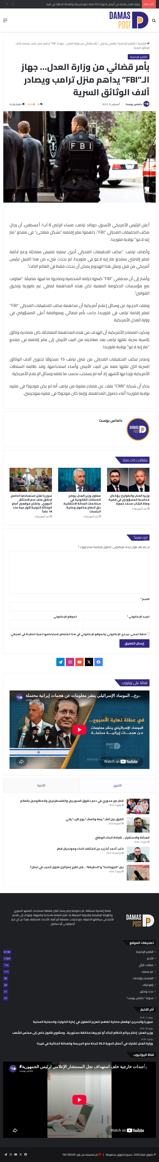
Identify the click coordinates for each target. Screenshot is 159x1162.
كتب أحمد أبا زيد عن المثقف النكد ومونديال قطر (90, 848)
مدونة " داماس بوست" (139, 998)
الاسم (144, 598)
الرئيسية (142, 43)
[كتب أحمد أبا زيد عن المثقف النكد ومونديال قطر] (138, 854)
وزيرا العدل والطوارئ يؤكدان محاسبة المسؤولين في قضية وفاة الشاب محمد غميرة (128, 499)
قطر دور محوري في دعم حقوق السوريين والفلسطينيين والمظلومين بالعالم (72, 800)
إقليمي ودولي (107, 43)
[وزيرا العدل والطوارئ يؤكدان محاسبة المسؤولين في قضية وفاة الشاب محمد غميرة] (128, 480)
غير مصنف (147, 972)
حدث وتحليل (146, 991)
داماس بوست (133, 104)
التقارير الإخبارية (126, 43)
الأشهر (117, 785)
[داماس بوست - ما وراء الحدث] (128, 20)
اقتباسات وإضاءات (143, 978)
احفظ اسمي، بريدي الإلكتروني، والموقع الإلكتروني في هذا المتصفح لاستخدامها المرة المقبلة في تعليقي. (78, 634)
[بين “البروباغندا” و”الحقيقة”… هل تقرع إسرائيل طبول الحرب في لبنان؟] (138, 872)
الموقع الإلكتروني (65, 616)
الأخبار (150, 958)
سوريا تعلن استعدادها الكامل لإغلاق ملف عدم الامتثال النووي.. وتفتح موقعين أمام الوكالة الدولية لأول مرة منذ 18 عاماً (31, 503)
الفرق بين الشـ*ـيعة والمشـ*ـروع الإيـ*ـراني (95, 819)
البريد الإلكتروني (138, 616)
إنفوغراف (147, 985)
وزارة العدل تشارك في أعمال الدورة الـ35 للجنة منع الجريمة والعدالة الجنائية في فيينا (93, 4)
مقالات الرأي (146, 965)
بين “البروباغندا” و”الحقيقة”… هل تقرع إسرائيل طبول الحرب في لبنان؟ (77, 867)
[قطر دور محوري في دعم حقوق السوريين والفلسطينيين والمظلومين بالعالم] (138, 806)
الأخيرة (41, 785)
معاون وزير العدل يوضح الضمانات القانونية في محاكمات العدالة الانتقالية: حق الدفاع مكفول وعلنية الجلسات (82, 503)
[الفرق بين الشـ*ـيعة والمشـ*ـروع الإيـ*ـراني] (138, 825)
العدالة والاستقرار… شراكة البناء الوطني (122, 837)
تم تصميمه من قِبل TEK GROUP (80, 1154)
